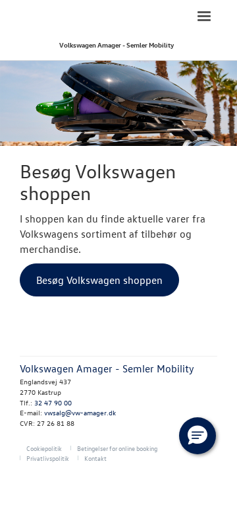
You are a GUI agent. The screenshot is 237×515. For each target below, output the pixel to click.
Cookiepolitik (44, 448)
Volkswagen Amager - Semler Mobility (116, 45)
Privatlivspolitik (47, 458)
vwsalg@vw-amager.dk (80, 412)
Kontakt (95, 458)
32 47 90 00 (53, 402)
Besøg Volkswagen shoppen (99, 280)
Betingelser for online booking (117, 448)
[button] (197, 435)
